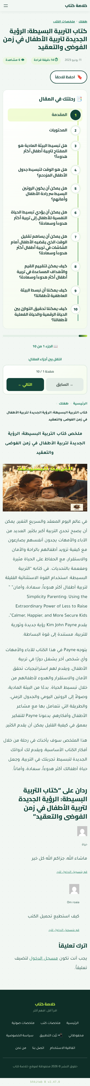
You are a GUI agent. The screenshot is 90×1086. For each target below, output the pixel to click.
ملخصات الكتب (64, 22)
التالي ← (25, 384)
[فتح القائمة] (6, 6)
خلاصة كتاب (76, 5)
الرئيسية (80, 404)
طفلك (82, 22)
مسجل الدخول (43, 959)
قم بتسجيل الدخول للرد (71, 872)
